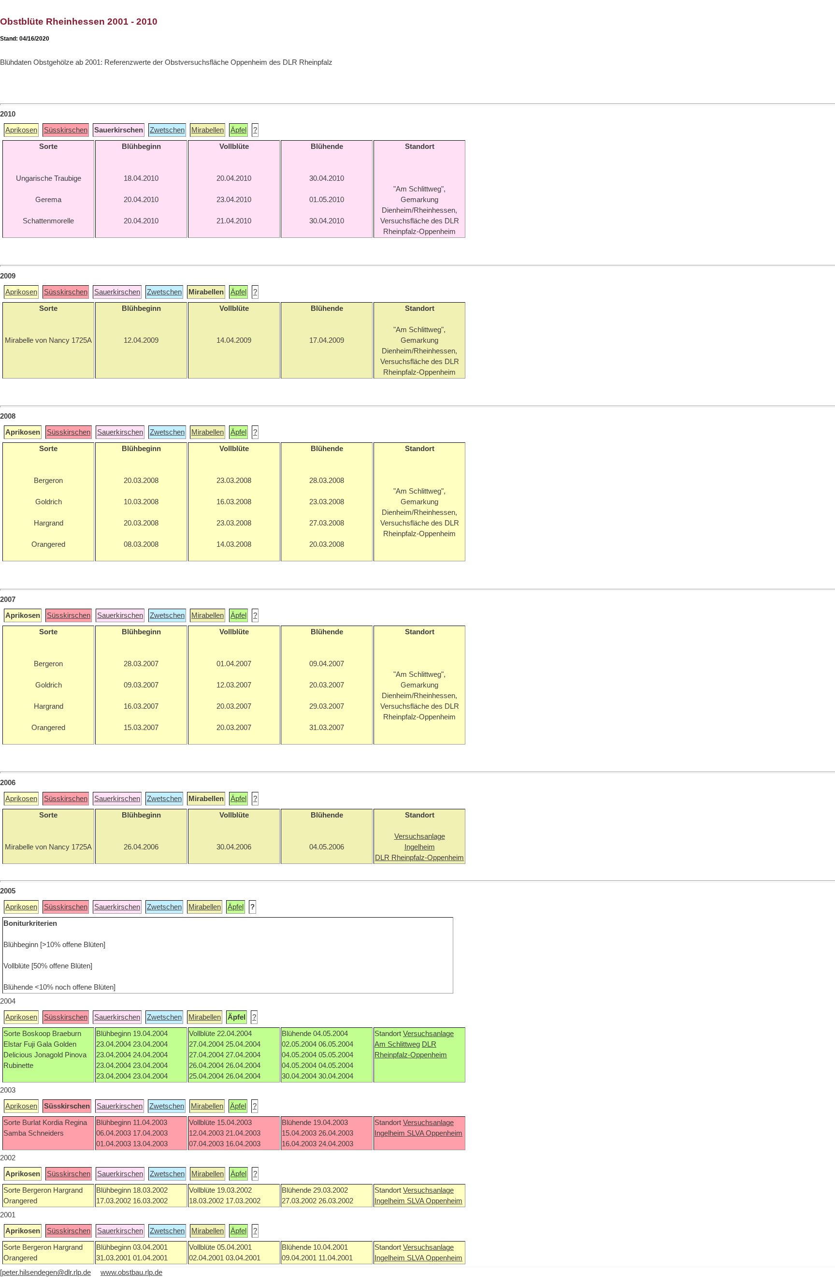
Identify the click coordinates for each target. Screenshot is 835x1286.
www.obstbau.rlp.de (131, 1272)
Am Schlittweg (397, 1044)
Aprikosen (21, 130)
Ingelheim (390, 1133)
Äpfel (238, 130)
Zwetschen (167, 130)
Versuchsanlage (428, 1034)
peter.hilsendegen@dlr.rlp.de (46, 1272)
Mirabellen (207, 130)
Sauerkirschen (117, 292)
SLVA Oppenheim (434, 1133)
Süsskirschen (65, 130)
